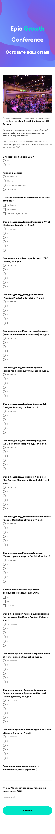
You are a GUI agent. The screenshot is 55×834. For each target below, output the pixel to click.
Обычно (10, 531)
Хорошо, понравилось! (16, 535)
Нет (8, 515)
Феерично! (11, 540)
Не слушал (11, 579)
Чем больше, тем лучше (17, 564)
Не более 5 (11, 556)
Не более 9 (11, 560)
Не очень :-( (12, 527)
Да (8, 511)
